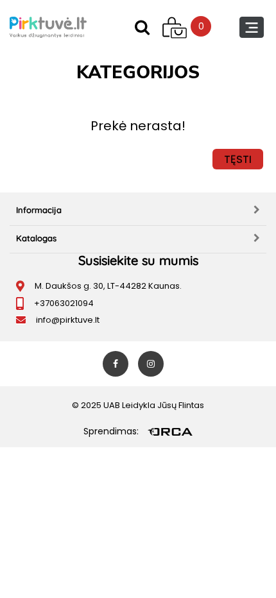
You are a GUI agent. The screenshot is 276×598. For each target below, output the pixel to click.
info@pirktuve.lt (67, 320)
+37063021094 (64, 303)
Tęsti (238, 159)
